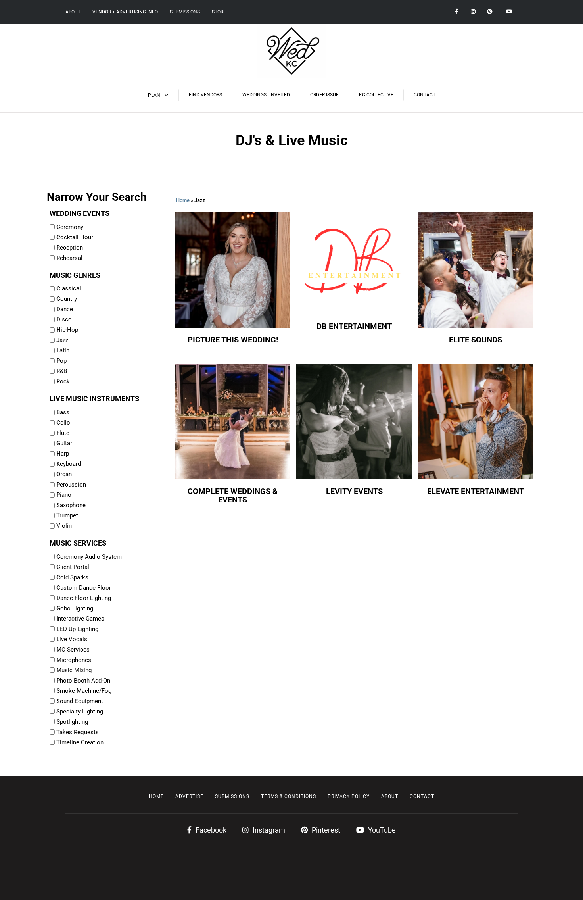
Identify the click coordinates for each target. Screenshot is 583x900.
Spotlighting (72, 721)
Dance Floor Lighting (83, 598)
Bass (62, 412)
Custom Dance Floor (83, 587)
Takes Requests (77, 732)
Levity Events (354, 491)
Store (219, 12)
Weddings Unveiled (266, 95)
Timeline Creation (80, 742)
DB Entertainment (354, 326)
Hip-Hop (67, 329)
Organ (64, 474)
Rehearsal (69, 258)
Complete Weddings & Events (233, 495)
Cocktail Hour (74, 237)
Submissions (185, 12)
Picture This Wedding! (233, 339)
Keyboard (68, 463)
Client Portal (72, 567)
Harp (62, 453)
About (73, 12)
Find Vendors (205, 95)
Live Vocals (71, 639)
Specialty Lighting (79, 711)
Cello (63, 422)
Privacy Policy (349, 796)
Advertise (189, 796)
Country (66, 298)
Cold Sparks (72, 577)
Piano (63, 494)
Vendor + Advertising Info (125, 12)
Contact (424, 95)
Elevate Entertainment (475, 491)
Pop (61, 360)
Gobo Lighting (74, 608)
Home (183, 200)
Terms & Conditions (288, 796)
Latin (62, 350)
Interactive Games (80, 618)
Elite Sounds (475, 339)
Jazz (62, 340)
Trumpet (67, 515)
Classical (68, 288)
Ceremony (69, 227)
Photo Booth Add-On (83, 680)
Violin (64, 525)
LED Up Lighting (77, 629)
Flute (62, 433)
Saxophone (71, 505)
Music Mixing (74, 670)
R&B (61, 371)
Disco (64, 319)
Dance (64, 309)
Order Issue (324, 95)
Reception (69, 247)
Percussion (71, 484)
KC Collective (376, 95)
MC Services (73, 649)
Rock (63, 381)
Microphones (73, 659)
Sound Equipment (79, 701)
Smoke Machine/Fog (83, 690)
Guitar (64, 443)
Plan (154, 95)
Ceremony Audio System (89, 556)
